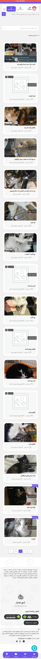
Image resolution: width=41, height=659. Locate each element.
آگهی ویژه (7, 656)
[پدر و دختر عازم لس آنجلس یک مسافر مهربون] (20, 180)
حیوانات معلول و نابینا (16, 67)
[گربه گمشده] (20, 85)
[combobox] (20, 28)
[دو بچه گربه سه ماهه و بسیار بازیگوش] (20, 148)
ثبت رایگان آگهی (11, 9)
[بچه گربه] (20, 306)
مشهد (26, 464)
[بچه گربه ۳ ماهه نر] (20, 243)
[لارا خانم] (20, 211)
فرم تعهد (16, 656)
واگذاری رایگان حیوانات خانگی (16, 99)
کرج (30, 148)
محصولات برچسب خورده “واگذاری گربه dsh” (26, 14)
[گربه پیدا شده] (20, 275)
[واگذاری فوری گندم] (20, 338)
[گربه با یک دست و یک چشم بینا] (20, 53)
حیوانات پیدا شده (16, 510)
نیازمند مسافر (16, 194)
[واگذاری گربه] (20, 401)
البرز (33, 148)
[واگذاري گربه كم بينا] (20, 116)
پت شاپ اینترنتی (32, 574)
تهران (33, 53)
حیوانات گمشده (16, 542)
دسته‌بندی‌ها (20, 9)
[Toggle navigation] (4, 9)
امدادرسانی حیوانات (16, 479)
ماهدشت (29, 306)
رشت (30, 243)
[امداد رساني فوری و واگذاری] (20, 465)
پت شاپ (25, 656)
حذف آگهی (34, 656)
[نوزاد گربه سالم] (20, 496)
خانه (38, 14)
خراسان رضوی (31, 464)
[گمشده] (20, 528)
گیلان (33, 243)
